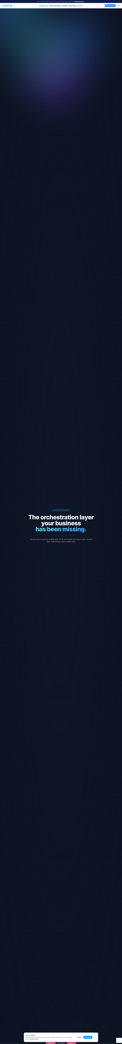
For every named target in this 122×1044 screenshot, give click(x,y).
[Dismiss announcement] (119, 1)
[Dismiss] (94, 1037)
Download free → (80, 1)
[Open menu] (118, 5)
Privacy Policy (34, 1039)
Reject (79, 1037)
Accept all (88, 1037)
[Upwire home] (7, 5)
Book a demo (110, 5)
